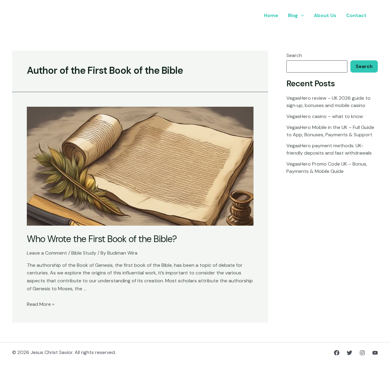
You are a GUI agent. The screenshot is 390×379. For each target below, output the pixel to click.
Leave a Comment (47, 253)
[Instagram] (362, 353)
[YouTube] (375, 353)
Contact (356, 15)
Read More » (40, 304)
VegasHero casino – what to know (324, 116)
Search (294, 55)
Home (271, 15)
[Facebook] (336, 353)
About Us (325, 15)
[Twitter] (349, 353)
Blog (293, 15)
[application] (301, 15)
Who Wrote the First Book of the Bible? (102, 239)
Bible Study (83, 253)
